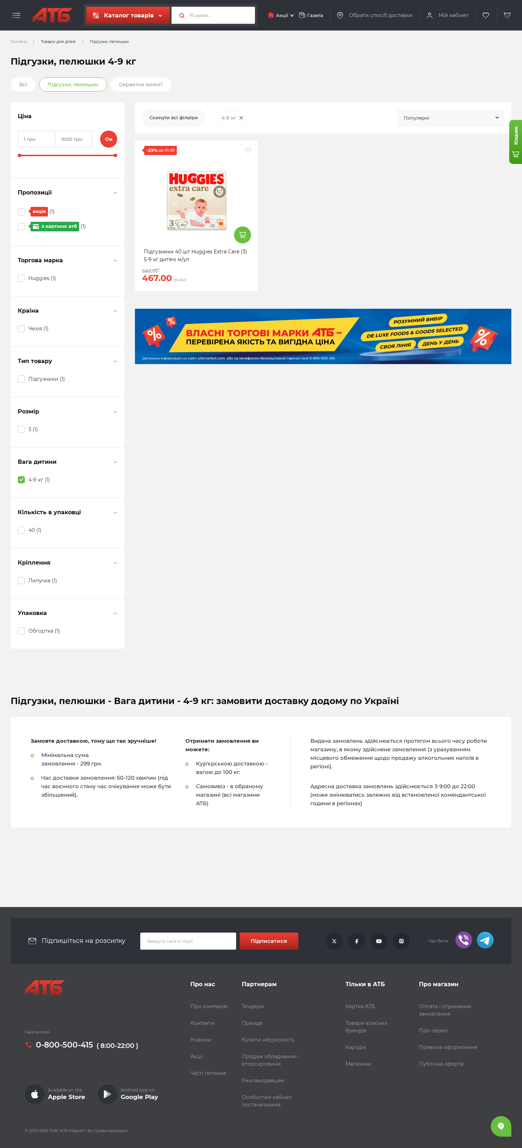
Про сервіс (433, 1030)
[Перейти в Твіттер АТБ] (334, 941)
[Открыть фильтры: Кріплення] (115, 562)
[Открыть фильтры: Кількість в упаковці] (115, 512)
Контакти (202, 1023)
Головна (19, 41)
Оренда (252, 1023)
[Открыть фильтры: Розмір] (115, 411)
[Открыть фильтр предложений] (115, 192)
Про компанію (209, 1006)
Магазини (358, 1064)
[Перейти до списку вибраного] (486, 15)
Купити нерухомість (268, 1040)
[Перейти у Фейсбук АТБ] (356, 941)
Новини (200, 1040)
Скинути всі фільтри (173, 117)
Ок (109, 139)
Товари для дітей (58, 41)
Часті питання (208, 1073)
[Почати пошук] (179, 15)
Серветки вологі (141, 84)
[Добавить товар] (242, 234)
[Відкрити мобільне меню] (16, 15)
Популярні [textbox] (417, 118)
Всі (23, 84)
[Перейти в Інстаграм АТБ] (401, 941)
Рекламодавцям (263, 1080)
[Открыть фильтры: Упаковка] (115, 613)
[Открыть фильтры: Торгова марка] (115, 260)
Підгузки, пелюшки (73, 84)
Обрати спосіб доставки (381, 15)
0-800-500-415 (64, 1045)
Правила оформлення (448, 1047)
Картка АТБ (360, 1006)
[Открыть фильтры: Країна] (115, 310)
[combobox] (451, 117)
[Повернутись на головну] (52, 15)
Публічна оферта (441, 1064)
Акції (196, 1056)
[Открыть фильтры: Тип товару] (115, 361)
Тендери (253, 1006)
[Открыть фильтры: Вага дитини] (115, 462)
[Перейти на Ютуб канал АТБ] (378, 941)
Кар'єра (356, 1047)
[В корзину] (507, 15)
